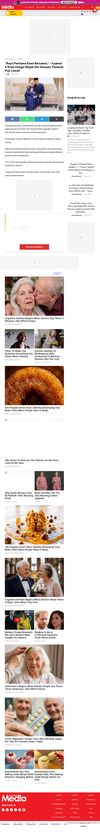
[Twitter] (87, 11)
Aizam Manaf (76, 176)
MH (8, 74)
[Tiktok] (90, 11)
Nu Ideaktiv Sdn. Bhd (85, 822)
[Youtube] (19, 809)
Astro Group (83, 826)
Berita (21, 59)
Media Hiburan (10, 59)
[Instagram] (84, 11)
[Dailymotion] (82, 14)
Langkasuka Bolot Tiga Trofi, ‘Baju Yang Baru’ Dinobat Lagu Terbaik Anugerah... (80, 130)
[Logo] (7, 7)
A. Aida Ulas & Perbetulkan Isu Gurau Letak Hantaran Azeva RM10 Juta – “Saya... (81, 188)
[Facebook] (82, 11)
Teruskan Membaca (34, 247)
